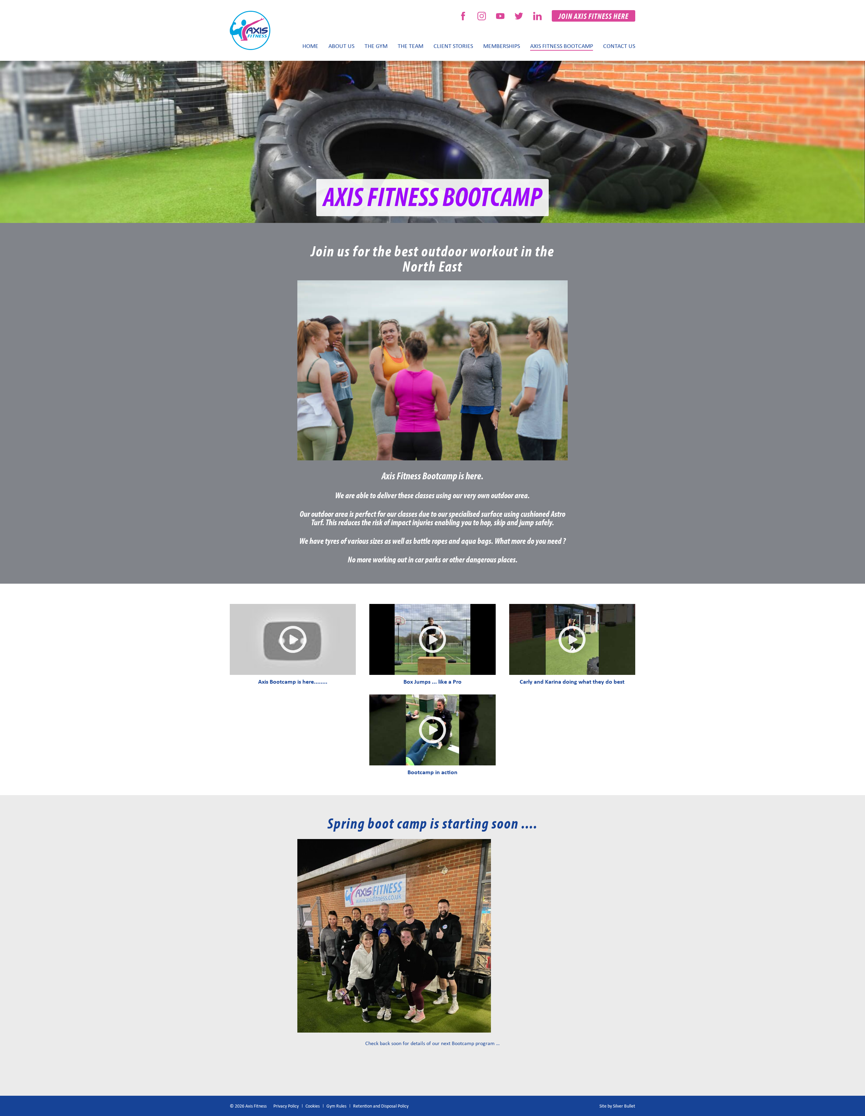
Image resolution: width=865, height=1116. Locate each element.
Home (310, 46)
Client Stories (453, 46)
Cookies (312, 1105)
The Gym (376, 46)
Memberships (501, 46)
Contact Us (619, 46)
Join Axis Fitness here (593, 16)
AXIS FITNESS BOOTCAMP (561, 46)
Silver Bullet (624, 1105)
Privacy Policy (286, 1105)
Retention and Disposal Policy (381, 1105)
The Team (410, 46)
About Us (341, 46)
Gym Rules (336, 1105)
